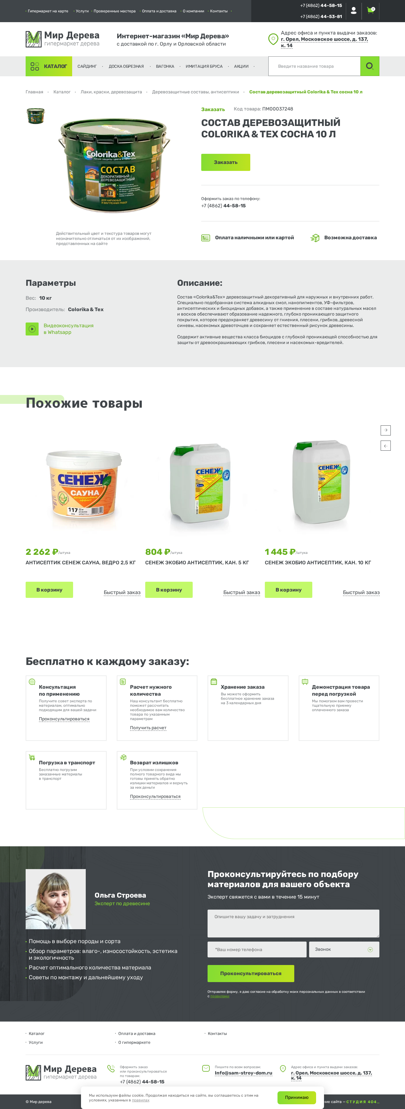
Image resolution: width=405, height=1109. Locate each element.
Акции (241, 66)
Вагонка (165, 66)
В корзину (49, 590)
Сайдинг (87, 66)
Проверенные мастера (115, 11)
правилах (140, 1100)
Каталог (55, 66)
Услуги (82, 11)
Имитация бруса (204, 66)
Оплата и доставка (159, 11)
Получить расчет (148, 727)
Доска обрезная (126, 66)
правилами (219, 996)
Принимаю (296, 1097)
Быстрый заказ (122, 592)
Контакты (219, 11)
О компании (193, 11)
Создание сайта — (329, 1102)
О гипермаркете (134, 1042)
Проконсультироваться (64, 719)
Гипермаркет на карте (48, 11)
